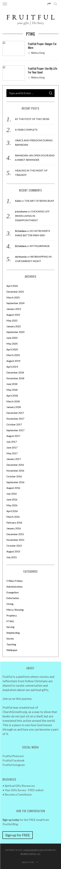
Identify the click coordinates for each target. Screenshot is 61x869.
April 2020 (12, 349)
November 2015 (15, 539)
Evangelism (12, 592)
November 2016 (15, 470)
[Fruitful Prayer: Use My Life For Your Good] (14, 73)
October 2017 (14, 424)
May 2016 (12, 505)
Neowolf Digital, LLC (30, 854)
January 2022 (13, 326)
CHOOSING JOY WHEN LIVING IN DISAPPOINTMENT (32, 216)
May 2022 (12, 320)
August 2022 (13, 314)
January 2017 (13, 458)
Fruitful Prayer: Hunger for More (42, 46)
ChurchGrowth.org (33, 850)
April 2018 (12, 395)
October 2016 (14, 476)
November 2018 (15, 378)
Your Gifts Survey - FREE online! (24, 790)
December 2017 (15, 412)
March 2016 (13, 516)
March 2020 (13, 355)
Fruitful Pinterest (13, 756)
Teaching (11, 644)
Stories (10, 638)
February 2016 (14, 522)
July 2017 (11, 441)
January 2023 (13, 308)
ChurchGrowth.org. (15, 712)
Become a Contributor (18, 794)
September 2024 (15, 303)
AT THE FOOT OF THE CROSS (32, 118)
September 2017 (15, 430)
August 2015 (13, 551)
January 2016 (13, 528)
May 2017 (12, 453)
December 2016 (15, 464)
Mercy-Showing (15, 609)
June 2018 (11, 383)
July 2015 (11, 557)
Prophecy (11, 615)
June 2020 (11, 337)
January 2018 (13, 406)
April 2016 (12, 511)
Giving (9, 603)
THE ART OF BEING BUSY (39, 200)
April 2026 (12, 285)
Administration (14, 586)
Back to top (28, 862)
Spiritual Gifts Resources (20, 785)
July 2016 (11, 493)
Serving (10, 626)
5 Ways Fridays (14, 580)
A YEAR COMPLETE (26, 129)
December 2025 (15, 291)
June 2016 (11, 499)
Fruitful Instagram (14, 764)
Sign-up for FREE (17, 835)
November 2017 (15, 418)
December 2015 (15, 534)
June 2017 (11, 447)
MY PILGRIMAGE (40, 245)
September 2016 (15, 482)
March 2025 (13, 297)
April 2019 (12, 366)
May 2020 (12, 343)
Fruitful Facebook (13, 760)
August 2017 (13, 435)
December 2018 (15, 372)
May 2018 (12, 389)
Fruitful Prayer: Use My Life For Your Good (42, 70)
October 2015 (14, 545)
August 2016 (13, 487)
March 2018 (13, 401)
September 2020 (15, 331)
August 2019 (13, 360)
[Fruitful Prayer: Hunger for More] (14, 48)
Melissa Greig (38, 52)
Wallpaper (12, 649)
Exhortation (12, 597)
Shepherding (13, 632)
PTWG (10, 621)
